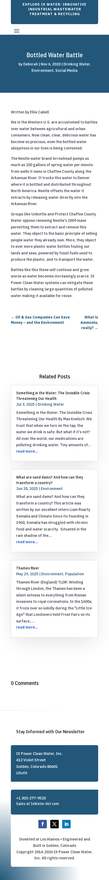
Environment (42, 70)
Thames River (27, 568)
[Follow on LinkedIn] (66, 824)
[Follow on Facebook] (42, 824)
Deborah (30, 64)
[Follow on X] (54, 824)
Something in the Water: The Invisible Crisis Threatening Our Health (53, 395)
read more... (27, 451)
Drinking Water (76, 64)
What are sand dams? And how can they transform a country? (49, 480)
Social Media (66, 70)
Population (74, 574)
